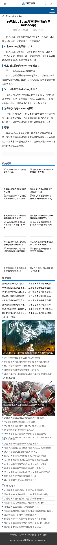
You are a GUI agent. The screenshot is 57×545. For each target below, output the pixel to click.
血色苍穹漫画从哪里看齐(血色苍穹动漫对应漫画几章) (41, 304)
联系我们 (32, 535)
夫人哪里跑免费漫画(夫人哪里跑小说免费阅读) (26, 459)
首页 (8, 16)
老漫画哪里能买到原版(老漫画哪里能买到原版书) (14, 291)
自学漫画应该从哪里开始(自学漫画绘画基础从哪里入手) (41, 283)
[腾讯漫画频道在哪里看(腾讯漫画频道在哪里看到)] (15, 256)
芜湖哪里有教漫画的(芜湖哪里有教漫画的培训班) (27, 409)
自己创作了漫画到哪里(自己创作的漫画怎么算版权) (41, 296)
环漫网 (27, 540)
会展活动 (16, 16)
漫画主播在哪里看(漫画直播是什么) (20, 476)
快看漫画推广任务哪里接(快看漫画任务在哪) (25, 518)
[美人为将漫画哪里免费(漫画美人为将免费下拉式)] (41, 230)
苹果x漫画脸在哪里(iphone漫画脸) (20, 422)
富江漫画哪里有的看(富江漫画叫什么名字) (24, 467)
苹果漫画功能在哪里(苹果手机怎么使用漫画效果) (14, 287)
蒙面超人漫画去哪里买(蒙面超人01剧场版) (24, 418)
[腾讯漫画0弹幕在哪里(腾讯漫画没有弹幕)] (41, 177)
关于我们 (13, 535)
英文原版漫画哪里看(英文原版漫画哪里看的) (25, 434)
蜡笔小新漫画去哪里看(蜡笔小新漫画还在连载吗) (41, 300)
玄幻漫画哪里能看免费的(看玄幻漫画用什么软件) (27, 522)
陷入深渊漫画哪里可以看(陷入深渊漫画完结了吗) (27, 472)
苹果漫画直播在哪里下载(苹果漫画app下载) (24, 426)
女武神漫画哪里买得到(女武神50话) (21, 451)
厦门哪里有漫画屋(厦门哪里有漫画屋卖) (22, 527)
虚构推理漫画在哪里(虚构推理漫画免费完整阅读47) (14, 300)
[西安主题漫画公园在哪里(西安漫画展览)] (41, 256)
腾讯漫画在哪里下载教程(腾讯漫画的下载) (14, 308)
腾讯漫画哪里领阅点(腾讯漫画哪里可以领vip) (14, 304)
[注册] (51, 4)
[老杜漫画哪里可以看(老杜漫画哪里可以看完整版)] (15, 203)
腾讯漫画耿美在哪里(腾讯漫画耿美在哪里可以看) (41, 313)
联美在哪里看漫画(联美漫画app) (19, 430)
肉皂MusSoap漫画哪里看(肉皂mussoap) (22, 358)
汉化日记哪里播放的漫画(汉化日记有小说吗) (25, 463)
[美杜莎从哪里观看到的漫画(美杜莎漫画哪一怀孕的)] (15, 230)
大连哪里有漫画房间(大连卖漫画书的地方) (24, 498)
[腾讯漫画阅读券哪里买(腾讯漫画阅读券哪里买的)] (41, 203)
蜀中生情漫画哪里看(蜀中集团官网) (20, 414)
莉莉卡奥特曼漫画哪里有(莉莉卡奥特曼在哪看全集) (28, 374)
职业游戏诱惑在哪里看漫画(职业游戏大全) (41, 291)
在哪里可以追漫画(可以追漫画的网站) (21, 506)
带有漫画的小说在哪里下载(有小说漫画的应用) (26, 494)
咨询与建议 (42, 535)
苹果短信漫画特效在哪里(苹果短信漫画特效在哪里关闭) (41, 308)
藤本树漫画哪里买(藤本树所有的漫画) (21, 370)
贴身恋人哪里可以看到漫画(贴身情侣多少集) (25, 455)
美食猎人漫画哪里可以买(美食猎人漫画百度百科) (14, 296)
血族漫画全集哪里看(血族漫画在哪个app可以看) (41, 287)
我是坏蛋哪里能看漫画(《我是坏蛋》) (21, 443)
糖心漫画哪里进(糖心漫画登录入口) (20, 480)
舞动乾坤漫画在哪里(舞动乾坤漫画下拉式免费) (14, 313)
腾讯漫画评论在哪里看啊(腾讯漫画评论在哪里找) (27, 362)
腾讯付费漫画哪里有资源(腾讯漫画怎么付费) (25, 366)
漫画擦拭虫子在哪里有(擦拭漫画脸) (20, 514)
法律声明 (22, 535)
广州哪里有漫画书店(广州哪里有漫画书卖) (24, 490)
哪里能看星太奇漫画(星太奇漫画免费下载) (24, 502)
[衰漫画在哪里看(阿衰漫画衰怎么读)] (15, 177)
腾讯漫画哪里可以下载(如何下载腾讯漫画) (14, 283)
